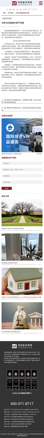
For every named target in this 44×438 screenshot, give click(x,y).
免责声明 (19, 435)
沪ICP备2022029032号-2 (37, 434)
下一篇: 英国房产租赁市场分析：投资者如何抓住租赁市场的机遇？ (21, 109)
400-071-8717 (30, 9)
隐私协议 (24, 435)
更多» (40, 116)
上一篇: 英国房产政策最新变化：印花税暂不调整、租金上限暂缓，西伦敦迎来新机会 (21, 101)
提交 (6, 188)
